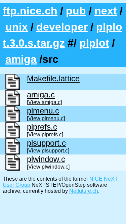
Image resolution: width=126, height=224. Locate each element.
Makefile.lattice (53, 78)
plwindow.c (46, 159)
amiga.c (41, 94)
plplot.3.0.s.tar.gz (62, 35)
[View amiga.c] (44, 102)
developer (62, 27)
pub (76, 11)
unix (16, 27)
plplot (94, 43)
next (105, 11)
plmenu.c (43, 110)
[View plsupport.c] (48, 150)
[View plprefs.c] (45, 134)
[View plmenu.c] (46, 118)
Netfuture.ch (83, 191)
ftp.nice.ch (30, 11)
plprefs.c (42, 126)
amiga (21, 59)
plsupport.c (46, 142)
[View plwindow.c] (48, 167)
